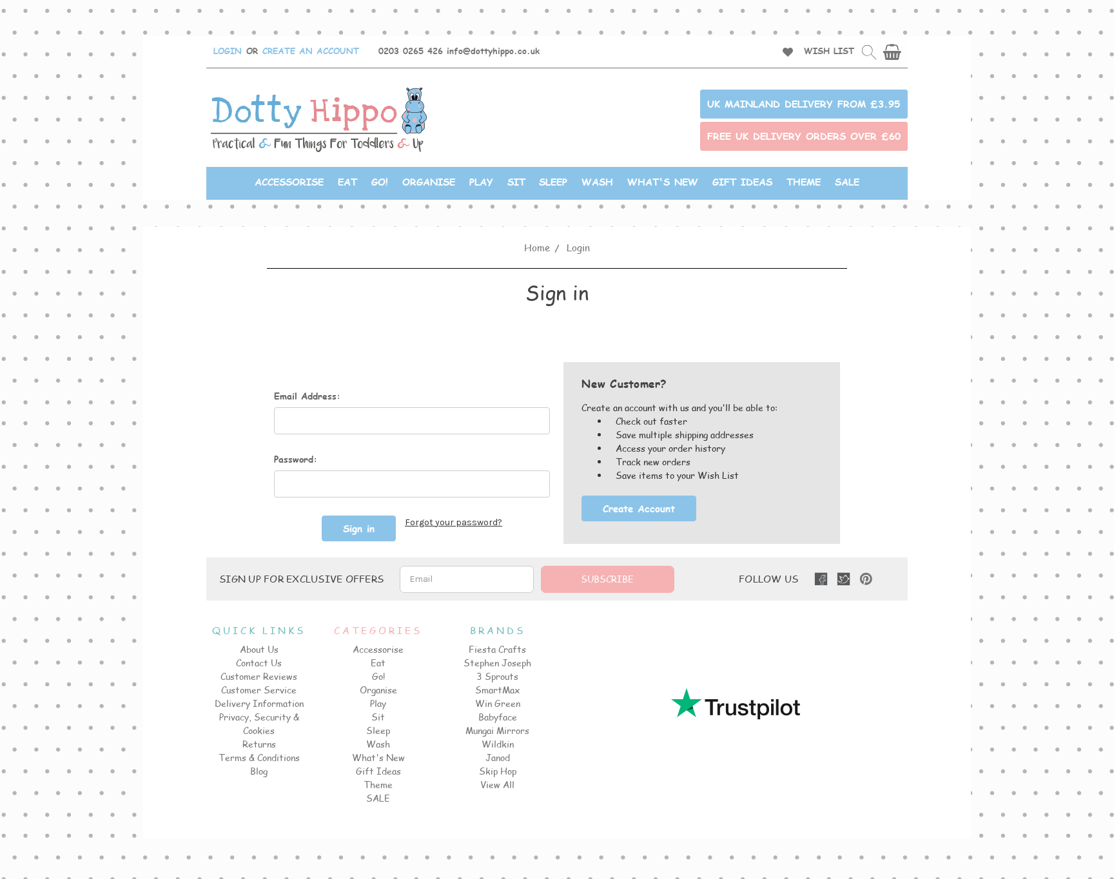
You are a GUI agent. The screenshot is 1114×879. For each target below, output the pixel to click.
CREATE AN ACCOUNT (310, 51)
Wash (597, 181)
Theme (804, 181)
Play (481, 181)
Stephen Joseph (497, 663)
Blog (259, 771)
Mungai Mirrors (497, 730)
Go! (379, 181)
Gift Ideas (742, 181)
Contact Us (259, 663)
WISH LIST (829, 51)
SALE (847, 181)
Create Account (639, 508)
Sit (516, 181)
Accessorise (289, 181)
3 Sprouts (497, 676)
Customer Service (259, 690)
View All (497, 784)
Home (537, 247)
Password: (295, 459)
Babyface (497, 717)
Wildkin (498, 744)
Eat (347, 181)
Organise (428, 181)
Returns (259, 744)
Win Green (497, 703)
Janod (497, 757)
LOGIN (227, 51)
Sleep (553, 181)
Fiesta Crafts (497, 649)
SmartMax (497, 690)
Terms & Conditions (259, 757)
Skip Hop (497, 771)
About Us (259, 649)
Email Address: (307, 396)
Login (578, 247)
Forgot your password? (453, 522)
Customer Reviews (258, 676)
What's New (662, 181)
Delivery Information (259, 703)
